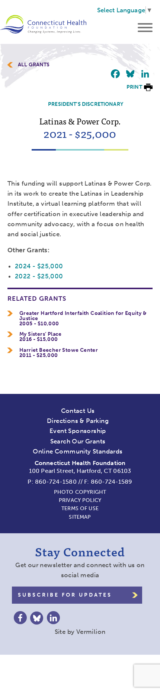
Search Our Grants (78, 441)
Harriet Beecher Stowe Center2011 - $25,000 (58, 353)
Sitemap (80, 517)
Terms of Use (80, 508)
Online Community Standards (77, 451)
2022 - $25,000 (39, 276)
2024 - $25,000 (39, 266)
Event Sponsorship (77, 431)
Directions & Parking (78, 420)
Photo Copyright (80, 492)
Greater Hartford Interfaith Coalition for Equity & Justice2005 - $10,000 (83, 318)
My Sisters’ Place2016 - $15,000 (40, 337)
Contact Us (78, 410)
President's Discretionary (85, 104)
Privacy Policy (80, 500)
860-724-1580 (56, 481)
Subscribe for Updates (65, 595)
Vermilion (91, 631)
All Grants (34, 64)
